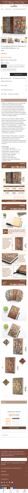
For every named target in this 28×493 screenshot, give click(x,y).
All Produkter (8, 9)
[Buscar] (24, 6)
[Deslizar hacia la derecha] (23, 23)
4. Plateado (21, 66)
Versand (3, 402)
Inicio (2, 9)
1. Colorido (4, 66)
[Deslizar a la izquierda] (4, 23)
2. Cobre (9, 66)
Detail (3, 100)
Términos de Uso (15, 462)
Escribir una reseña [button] (14, 427)
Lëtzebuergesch (4, 479)
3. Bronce (15, 66)
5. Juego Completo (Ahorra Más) (8, 69)
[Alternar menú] (1, 6)
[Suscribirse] (25, 459)
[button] (4, 57)
